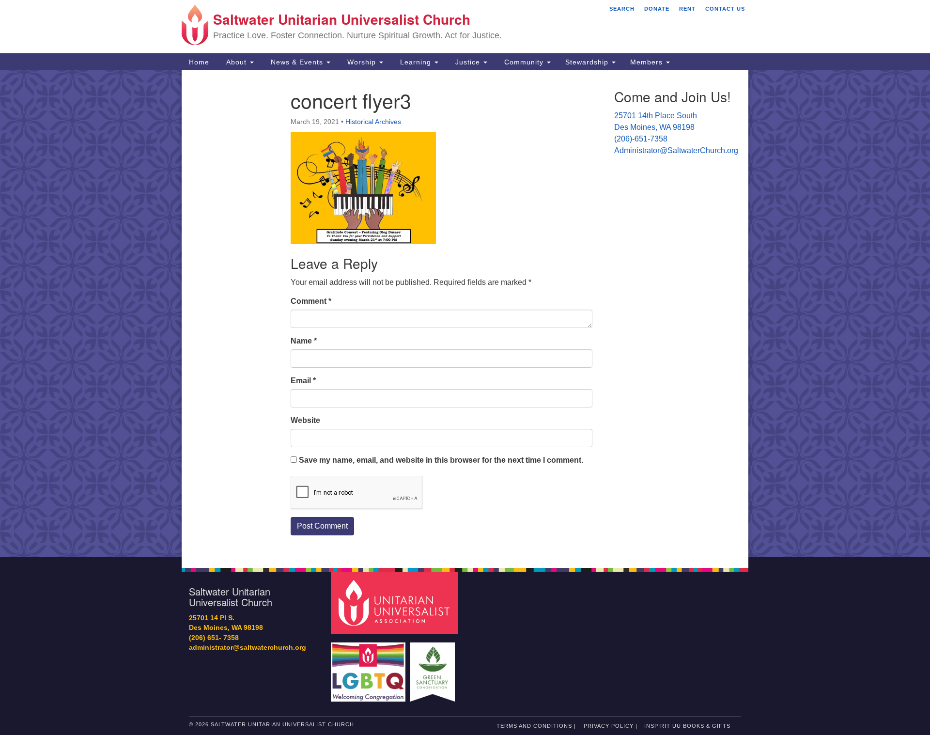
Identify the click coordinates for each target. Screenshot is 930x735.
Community (524, 62)
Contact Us (725, 9)
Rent (687, 9)
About (236, 62)
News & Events (297, 62)
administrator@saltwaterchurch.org (247, 647)
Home (199, 62)
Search (622, 9)
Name (304, 341)
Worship (361, 62)
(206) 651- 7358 (214, 637)
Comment (311, 301)
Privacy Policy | (610, 726)
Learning (416, 62)
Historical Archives (373, 121)
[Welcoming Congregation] (369, 667)
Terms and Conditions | (536, 726)
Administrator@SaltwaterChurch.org (676, 150)
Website (305, 420)
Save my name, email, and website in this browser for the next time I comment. (441, 460)
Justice (467, 62)
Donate (656, 9)
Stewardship (588, 62)
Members (647, 62)
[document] (465, 313)
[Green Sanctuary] (433, 667)
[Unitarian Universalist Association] (396, 602)
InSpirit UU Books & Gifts (687, 726)
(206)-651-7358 (640, 139)
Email (303, 380)
